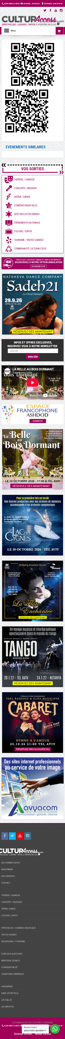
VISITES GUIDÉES (9, 934)
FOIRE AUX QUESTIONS (11, 954)
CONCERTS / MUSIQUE (11, 902)
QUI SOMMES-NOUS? (10, 862)
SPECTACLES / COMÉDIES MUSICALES (18, 928)
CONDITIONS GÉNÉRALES (12, 974)
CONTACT (5, 883)
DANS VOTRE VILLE (9, 993)
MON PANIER (7, 869)
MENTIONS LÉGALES (10, 960)
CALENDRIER (7, 986)
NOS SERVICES (8, 876)
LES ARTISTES (7, 1006)
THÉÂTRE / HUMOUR (10, 895)
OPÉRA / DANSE (8, 908)
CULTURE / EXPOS (9, 915)
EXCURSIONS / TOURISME (13, 941)
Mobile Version (43, 1034)
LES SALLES (6, 1000)
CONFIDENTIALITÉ (9, 967)
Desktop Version (23, 1034)
